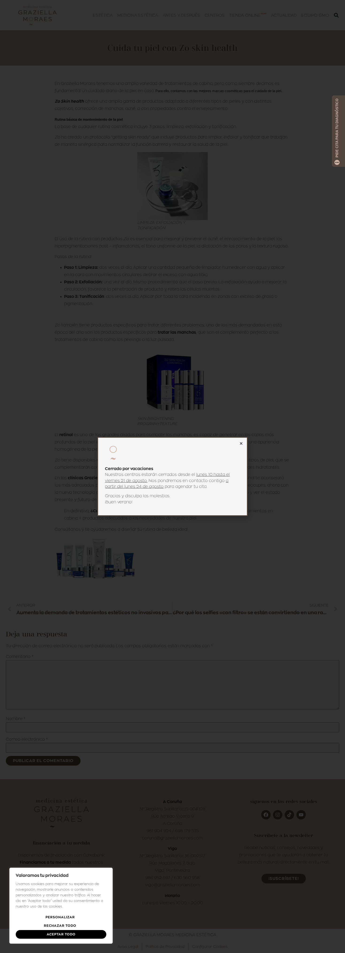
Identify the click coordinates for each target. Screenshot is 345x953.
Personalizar (60, 917)
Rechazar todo (60, 925)
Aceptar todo (61, 934)
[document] (172, 476)
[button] (241, 443)
